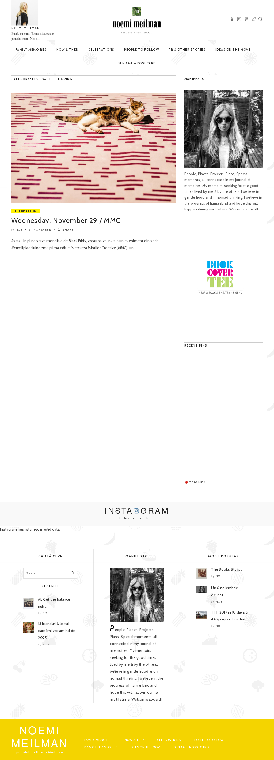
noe (19, 229)
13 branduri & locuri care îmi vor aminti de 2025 (56, 630)
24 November (40, 229)
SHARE (68, 229)
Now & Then (67, 49)
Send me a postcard (137, 63)
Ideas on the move (233, 49)
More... (35, 39)
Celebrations (101, 49)
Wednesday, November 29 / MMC (65, 220)
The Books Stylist (226, 569)
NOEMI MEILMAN (25, 28)
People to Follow (141, 49)
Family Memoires (31, 49)
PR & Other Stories (187, 49)
